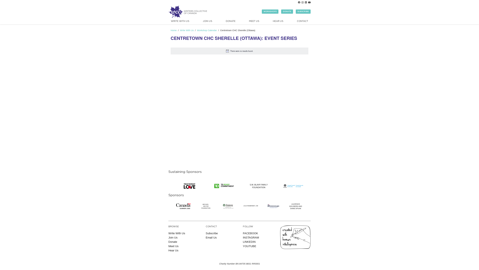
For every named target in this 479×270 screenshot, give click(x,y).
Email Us (211, 237)
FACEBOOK (250, 233)
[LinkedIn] (306, 2)
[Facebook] (299, 2)
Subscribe (212, 233)
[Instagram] (302, 2)
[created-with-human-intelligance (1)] (295, 237)
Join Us (173, 237)
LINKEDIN (249, 241)
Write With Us (176, 233)
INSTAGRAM (251, 237)
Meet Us (173, 246)
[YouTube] (309, 2)
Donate (172, 241)
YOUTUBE (249, 246)
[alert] (239, 51)
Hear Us (173, 250)
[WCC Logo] (187, 11)
